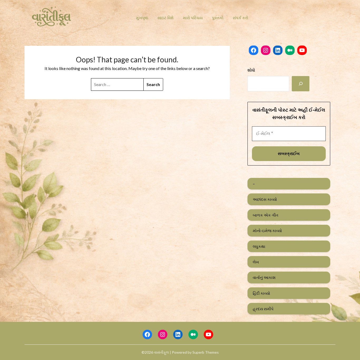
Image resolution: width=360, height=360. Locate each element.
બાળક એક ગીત (265, 215)
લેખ (256, 261)
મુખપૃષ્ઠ (142, 17)
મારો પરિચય (193, 17)
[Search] (301, 83)
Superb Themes (205, 352)
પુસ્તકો (217, 17)
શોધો (251, 70)
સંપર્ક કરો (240, 17)
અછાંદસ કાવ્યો (265, 199)
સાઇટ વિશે (165, 17)
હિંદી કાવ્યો (261, 293)
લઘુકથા (259, 246)
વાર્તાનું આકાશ (264, 277)
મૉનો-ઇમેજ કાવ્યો (267, 230)
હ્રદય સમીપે (263, 308)
